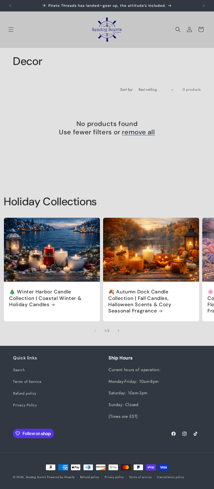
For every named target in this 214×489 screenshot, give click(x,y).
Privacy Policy (25, 405)
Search (19, 369)
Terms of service (140, 477)
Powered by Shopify (61, 477)
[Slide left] (95, 330)
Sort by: (126, 89)
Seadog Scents (36, 477)
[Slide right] (118, 330)
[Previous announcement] (10, 5)
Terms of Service (27, 381)
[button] (11, 29)
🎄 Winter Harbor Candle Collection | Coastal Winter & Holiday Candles (45, 298)
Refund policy (24, 393)
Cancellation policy (170, 477)
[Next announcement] (204, 5)
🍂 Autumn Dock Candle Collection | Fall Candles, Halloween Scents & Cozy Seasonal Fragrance (139, 301)
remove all (138, 132)
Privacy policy (114, 477)
